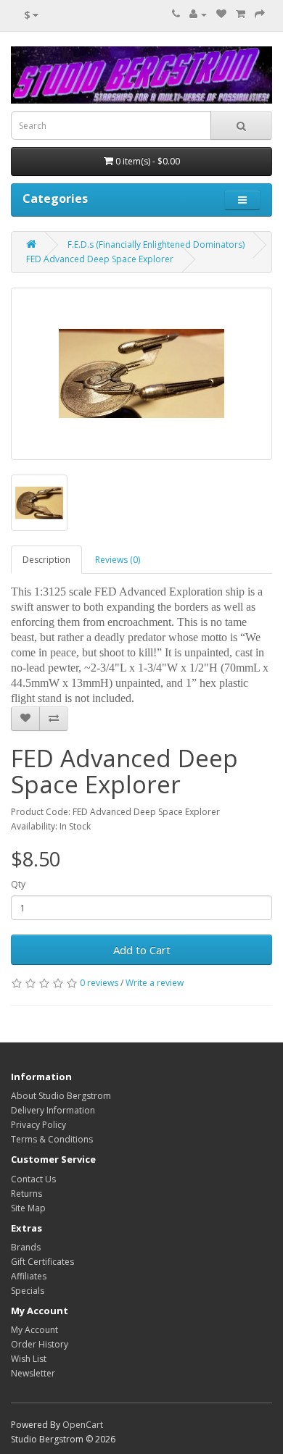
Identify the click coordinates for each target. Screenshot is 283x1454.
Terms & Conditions (52, 1139)
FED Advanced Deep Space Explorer (99, 259)
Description (46, 559)
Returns (26, 1193)
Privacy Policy (38, 1125)
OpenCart (82, 1425)
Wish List (28, 1359)
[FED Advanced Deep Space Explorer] (141, 374)
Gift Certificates (42, 1261)
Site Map (28, 1208)
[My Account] (198, 14)
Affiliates (28, 1276)
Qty (18, 884)
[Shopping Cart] (240, 14)
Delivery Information (53, 1110)
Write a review (155, 983)
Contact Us (33, 1179)
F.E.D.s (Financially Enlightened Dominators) (156, 244)
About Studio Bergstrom (61, 1096)
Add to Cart (142, 950)
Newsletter (33, 1373)
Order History (39, 1344)
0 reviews (99, 983)
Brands (26, 1247)
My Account (34, 1330)
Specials (27, 1290)
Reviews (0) (117, 559)
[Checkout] (260, 14)
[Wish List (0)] (221, 14)
